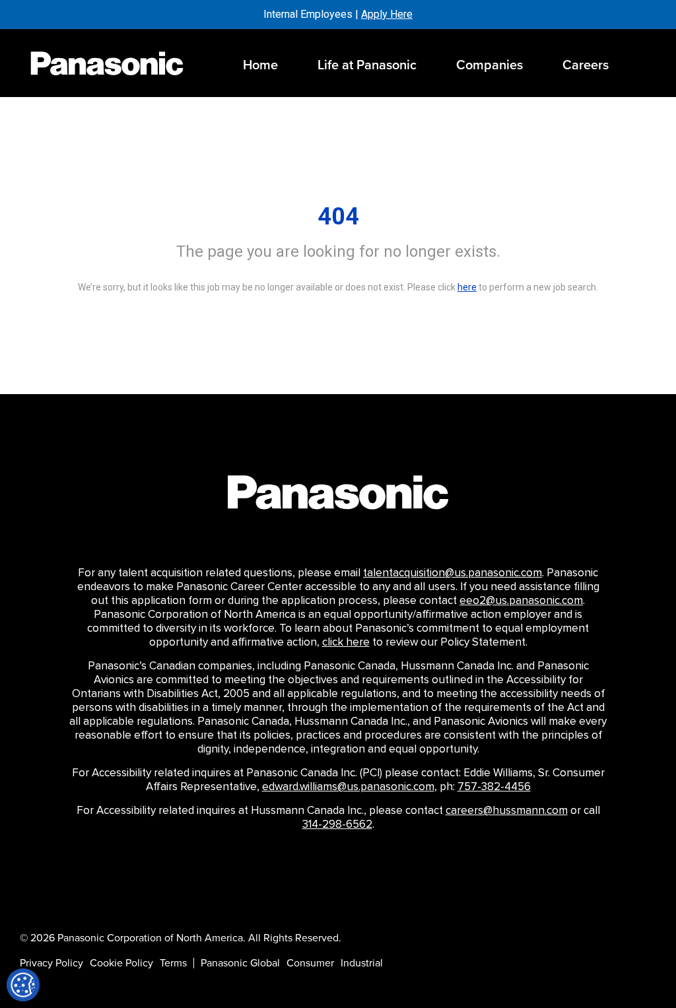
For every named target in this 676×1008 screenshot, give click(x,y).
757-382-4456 (494, 786)
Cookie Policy (121, 963)
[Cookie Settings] (23, 984)
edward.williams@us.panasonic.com (348, 786)
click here (346, 642)
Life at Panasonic (367, 65)
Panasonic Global (240, 963)
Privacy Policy (51, 963)
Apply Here (387, 14)
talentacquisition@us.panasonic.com (452, 573)
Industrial (362, 963)
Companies (489, 65)
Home (260, 65)
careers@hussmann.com (507, 810)
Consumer (310, 963)
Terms (173, 963)
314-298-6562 (337, 824)
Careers (585, 65)
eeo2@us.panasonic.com (521, 600)
